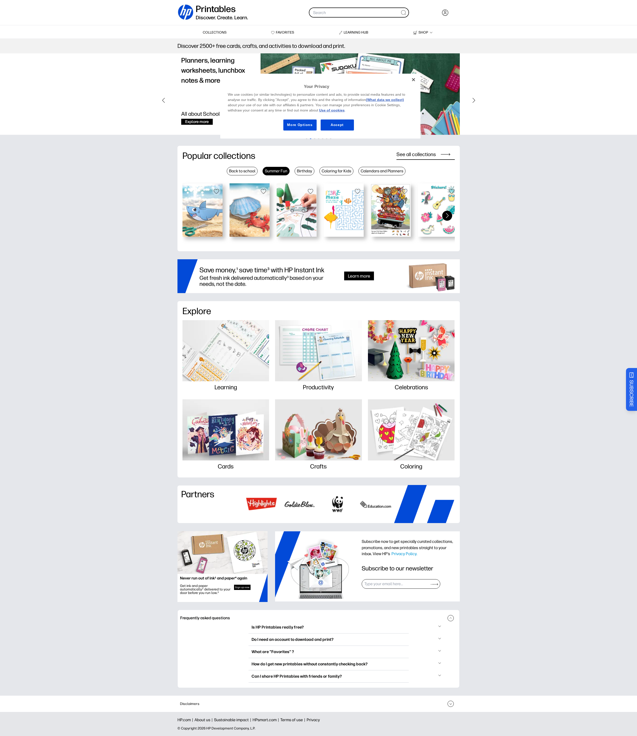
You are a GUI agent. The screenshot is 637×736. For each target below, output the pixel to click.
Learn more (359, 276)
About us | (204, 719)
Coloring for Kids (336, 171)
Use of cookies (332, 110)
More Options (299, 125)
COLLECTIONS (215, 32)
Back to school (242, 171)
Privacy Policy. (404, 553)
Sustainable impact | (233, 719)
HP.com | (185, 719)
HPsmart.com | (266, 719)
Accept (337, 125)
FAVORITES (285, 32)
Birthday (304, 171)
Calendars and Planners (382, 171)
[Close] (413, 79)
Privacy (313, 719)
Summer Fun (276, 171)
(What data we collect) (385, 100)
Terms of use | (293, 719)
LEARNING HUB (356, 32)
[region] (320, 106)
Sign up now (242, 587)
